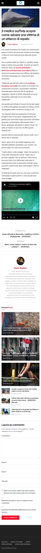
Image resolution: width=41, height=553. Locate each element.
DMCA (28, 542)
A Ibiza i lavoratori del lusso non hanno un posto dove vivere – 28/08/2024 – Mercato (25, 400)
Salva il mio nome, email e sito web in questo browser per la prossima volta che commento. (20, 492)
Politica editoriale (7, 544)
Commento (6, 436)
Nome (4, 462)
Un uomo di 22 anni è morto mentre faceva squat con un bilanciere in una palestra (19, 380)
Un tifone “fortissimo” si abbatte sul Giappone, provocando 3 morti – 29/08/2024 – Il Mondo (20, 354)
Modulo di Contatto (17, 542)
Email (4, 472)
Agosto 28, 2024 (17, 393)
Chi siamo (5, 542)
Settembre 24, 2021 (27, 44)
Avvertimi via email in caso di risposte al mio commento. (17, 502)
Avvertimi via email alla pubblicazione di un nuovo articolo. (19, 511)
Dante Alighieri (13, 44)
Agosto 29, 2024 (8, 332)
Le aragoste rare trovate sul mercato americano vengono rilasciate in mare (17, 329)
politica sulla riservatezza (23, 544)
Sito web (4, 481)
